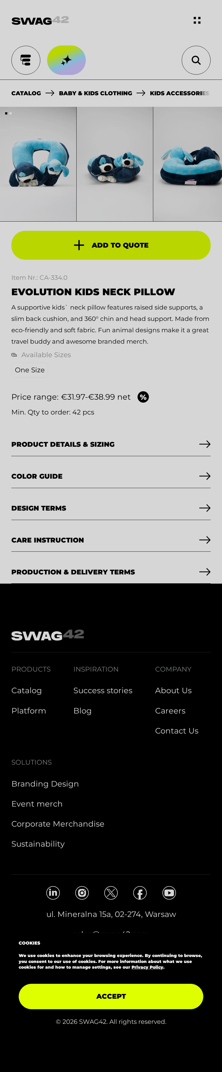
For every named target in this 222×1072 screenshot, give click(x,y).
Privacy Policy (147, 967)
